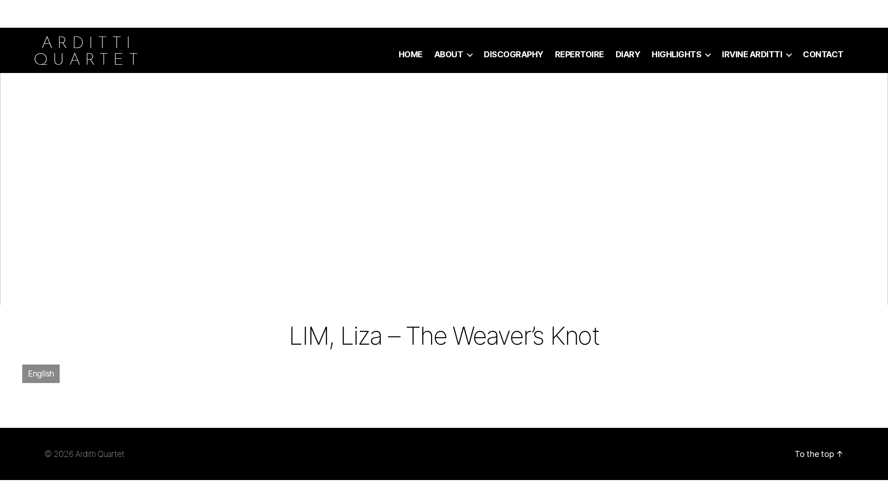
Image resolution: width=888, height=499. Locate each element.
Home (411, 54)
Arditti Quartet (99, 454)
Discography (513, 54)
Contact (823, 54)
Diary (628, 54)
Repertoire (579, 54)
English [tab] (41, 373)
